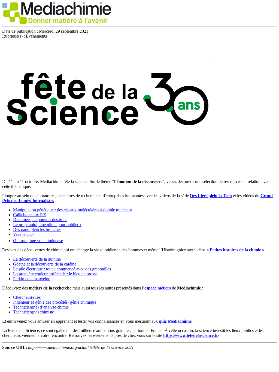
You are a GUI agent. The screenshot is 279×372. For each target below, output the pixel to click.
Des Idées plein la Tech (211, 195)
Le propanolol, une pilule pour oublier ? (47, 224)
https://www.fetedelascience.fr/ (191, 335)
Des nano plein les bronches (37, 229)
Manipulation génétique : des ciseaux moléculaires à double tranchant (72, 210)
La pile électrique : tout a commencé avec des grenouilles (62, 269)
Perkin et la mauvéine (31, 278)
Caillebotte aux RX (29, 214)
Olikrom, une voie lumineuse (38, 240)
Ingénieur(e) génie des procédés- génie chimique (54, 302)
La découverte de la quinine (37, 259)
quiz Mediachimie (175, 321)
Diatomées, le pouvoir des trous (40, 219)
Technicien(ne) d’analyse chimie (41, 307)
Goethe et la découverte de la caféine (44, 264)
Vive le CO (24, 234)
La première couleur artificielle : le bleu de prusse (55, 274)
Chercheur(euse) (27, 297)
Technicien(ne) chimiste (33, 312)
